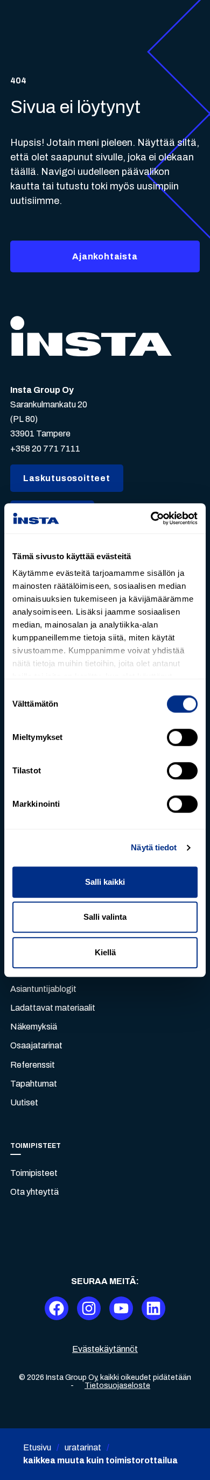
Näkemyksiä (33, 1026)
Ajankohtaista (104, 256)
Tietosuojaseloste (117, 1386)
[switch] (182, 737)
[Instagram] (89, 1308)
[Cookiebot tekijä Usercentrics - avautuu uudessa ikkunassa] (151, 518)
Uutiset (24, 1102)
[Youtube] (121, 1308)
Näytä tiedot (154, 847)
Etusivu (37, 1447)
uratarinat (83, 1447)
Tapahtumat (33, 1083)
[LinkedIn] (153, 1308)
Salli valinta (105, 916)
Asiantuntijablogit (43, 988)
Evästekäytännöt (105, 1349)
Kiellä (105, 952)
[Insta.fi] (91, 336)
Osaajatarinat (36, 1045)
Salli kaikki (105, 881)
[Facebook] (56, 1308)
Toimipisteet (34, 1173)
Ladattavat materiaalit (52, 1007)
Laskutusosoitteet (66, 478)
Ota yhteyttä (34, 1191)
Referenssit (32, 1064)
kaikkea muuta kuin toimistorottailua (100, 1460)
